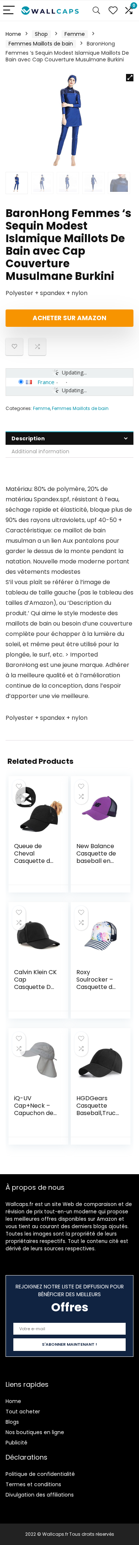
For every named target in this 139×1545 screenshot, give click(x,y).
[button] (129, 77)
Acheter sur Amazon (69, 318)
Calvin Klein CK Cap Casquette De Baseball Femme (35, 987)
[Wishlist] (113, 10)
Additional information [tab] (40, 451)
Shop (41, 34)
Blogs (12, 1422)
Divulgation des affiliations (40, 1494)
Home (13, 34)
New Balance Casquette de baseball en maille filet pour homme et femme (96, 864)
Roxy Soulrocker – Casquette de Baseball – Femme (96, 987)
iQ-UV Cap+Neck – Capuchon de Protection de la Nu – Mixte (34, 1113)
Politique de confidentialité (40, 1474)
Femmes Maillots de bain (41, 43)
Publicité (16, 1442)
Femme (74, 34)
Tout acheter (23, 1411)
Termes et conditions (33, 1484)
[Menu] (9, 10)
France (45, 382)
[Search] (96, 10)
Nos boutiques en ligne (35, 1432)
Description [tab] (28, 438)
